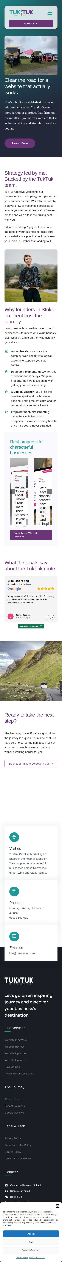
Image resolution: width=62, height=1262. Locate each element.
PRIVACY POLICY (37, 1258)
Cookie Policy (22, 1258)
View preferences (31, 1250)
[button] (57, 1206)
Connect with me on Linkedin (26, 1185)
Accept (31, 1234)
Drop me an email (20, 1191)
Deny (31, 1242)
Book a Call (16, 1197)
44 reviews (25, 584)
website (31, 385)
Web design (42, 480)
